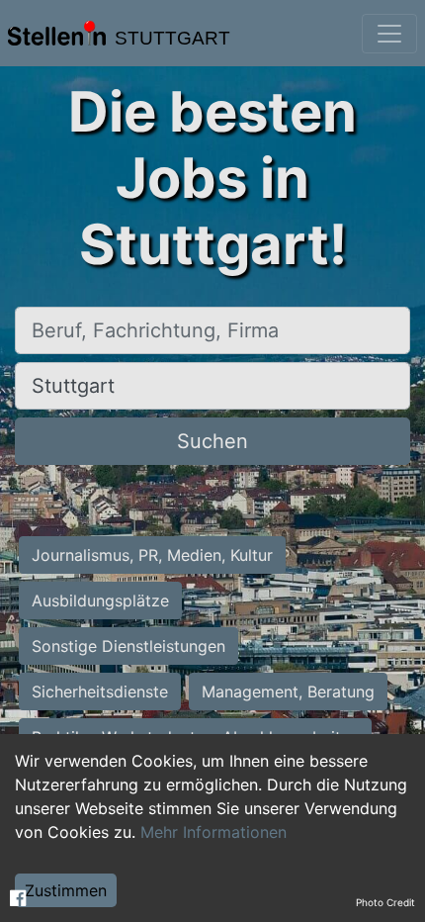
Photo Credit (385, 902)
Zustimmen (66, 890)
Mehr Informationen (213, 832)
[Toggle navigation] (389, 33)
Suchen (212, 441)
